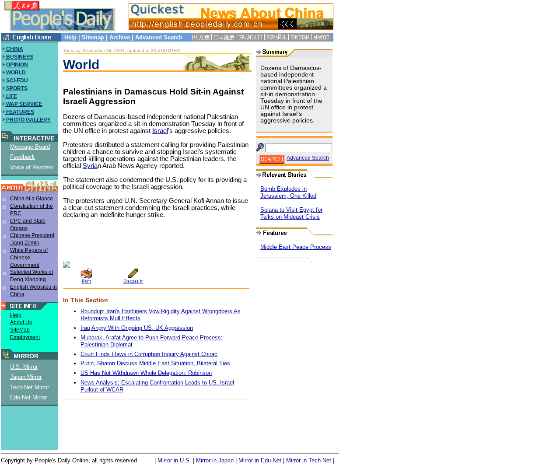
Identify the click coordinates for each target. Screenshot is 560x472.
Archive (119, 37)
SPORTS (16, 88)
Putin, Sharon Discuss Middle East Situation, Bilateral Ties (155, 363)
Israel (160, 130)
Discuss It (133, 281)
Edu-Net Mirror (28, 397)
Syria (90, 165)
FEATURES (19, 112)
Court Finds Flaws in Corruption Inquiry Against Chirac (148, 354)
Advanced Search (158, 37)
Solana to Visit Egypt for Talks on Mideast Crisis (291, 213)
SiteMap (20, 330)
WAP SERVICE (23, 104)
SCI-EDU (16, 80)
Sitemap (93, 37)
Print (86, 281)
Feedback (22, 157)
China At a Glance (31, 199)
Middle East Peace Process (295, 247)
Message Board (30, 146)
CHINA (14, 49)
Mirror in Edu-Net (259, 460)
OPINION (16, 65)
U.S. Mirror (24, 367)
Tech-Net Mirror (29, 387)
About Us (21, 322)
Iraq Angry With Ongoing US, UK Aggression (136, 328)
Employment (25, 337)
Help (70, 37)
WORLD (15, 73)
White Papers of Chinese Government (29, 257)
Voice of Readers (31, 167)
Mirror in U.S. (174, 460)
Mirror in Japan (215, 460)
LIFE (11, 96)
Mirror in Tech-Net (308, 460)
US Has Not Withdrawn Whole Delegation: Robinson (146, 373)
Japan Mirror (26, 377)
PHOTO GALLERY (28, 120)
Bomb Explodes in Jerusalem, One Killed (288, 192)
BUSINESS (19, 57)
